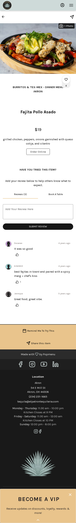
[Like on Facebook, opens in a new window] (20, 365)
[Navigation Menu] (71, 5)
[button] (4, 16)
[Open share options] (72, 16)
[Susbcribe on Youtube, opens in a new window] (44, 365)
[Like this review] (18, 254)
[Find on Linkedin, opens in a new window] (55, 365)
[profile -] (62, 5)
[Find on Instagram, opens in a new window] (32, 365)
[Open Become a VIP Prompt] (38, 520)
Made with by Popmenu (29, 354)
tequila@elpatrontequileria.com (38, 401)
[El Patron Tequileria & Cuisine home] (18, 5)
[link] (38, 152)
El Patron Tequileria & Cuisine (38, 463)
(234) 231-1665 (38, 396)
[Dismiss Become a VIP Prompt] (70, 494)
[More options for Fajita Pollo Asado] (66, 79)
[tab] (20, 194)
